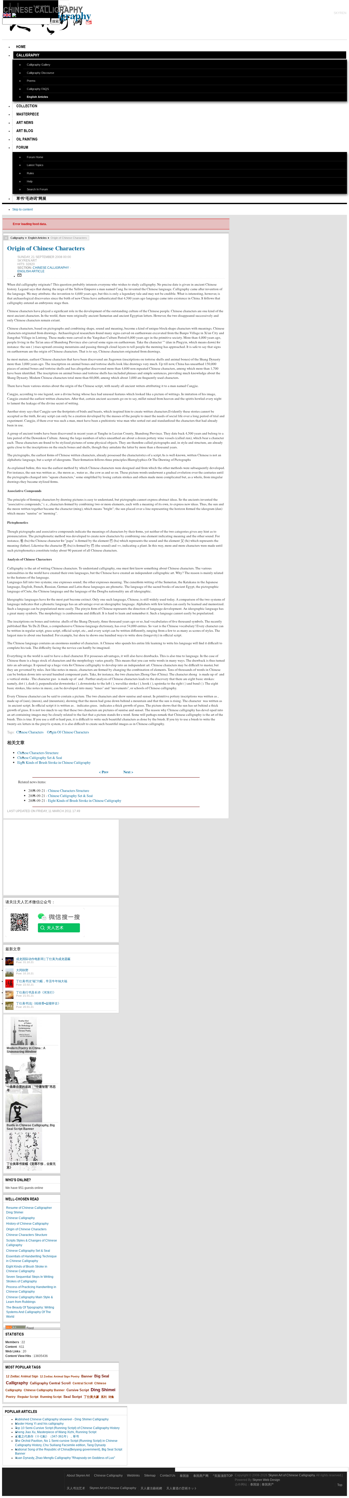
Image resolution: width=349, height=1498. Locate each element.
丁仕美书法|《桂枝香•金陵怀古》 (38, 1003)
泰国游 (184, 1476)
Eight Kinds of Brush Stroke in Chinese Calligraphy (54, 762)
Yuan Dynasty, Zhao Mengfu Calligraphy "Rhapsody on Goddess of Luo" (65, 1458)
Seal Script (72, 1397)
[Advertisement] (61, 857)
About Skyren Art (78, 1475)
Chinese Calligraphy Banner (44, 1390)
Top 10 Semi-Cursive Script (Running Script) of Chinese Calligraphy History (67, 1428)
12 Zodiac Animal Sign (22, 1376)
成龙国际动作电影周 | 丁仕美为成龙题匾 (43, 959)
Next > (128, 772)
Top (339, 1485)
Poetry (11, 1397)
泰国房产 (268, 1484)
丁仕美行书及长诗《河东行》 (36, 992)
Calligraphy (17, 237)
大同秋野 (22, 970)
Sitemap (150, 1475)
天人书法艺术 (76, 1488)
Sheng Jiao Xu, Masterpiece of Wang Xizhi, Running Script (55, 1432)
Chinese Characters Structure (38, 752)
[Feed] (15, 1328)
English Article (30, 271)
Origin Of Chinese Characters (68, 732)
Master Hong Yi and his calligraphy (39, 1423)
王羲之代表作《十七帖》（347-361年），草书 (47, 1436)
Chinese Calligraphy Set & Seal (39, 757)
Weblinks (133, 1475)
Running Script (51, 1397)
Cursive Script (77, 1390)
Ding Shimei (103, 1389)
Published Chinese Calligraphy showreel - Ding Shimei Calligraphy (62, 1419)
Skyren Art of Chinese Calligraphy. (292, 1475)
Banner (86, 1376)
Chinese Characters (29, 732)
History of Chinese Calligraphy (27, 1223)
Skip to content (22, 209)
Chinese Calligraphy (51, 268)
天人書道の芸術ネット (181, 1488)
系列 (104, 1396)
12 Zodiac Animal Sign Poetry (59, 1376)
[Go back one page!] (5, 237)
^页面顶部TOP (223, 1476)
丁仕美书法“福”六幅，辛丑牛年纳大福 (41, 981)
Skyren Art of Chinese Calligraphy (112, 1488)
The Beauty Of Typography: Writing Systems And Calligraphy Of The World (30, 1312)
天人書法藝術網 (151, 1488)
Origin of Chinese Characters (46, 247)
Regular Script (27, 1397)
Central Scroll (82, 1383)
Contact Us (167, 1475)
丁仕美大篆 (91, 1397)
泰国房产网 (200, 1476)
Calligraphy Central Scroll (50, 1383)
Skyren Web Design (266, 1480)
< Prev (104, 772)
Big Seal (101, 1376)
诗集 (111, 1396)
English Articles (37, 237)
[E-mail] (19, 276)
